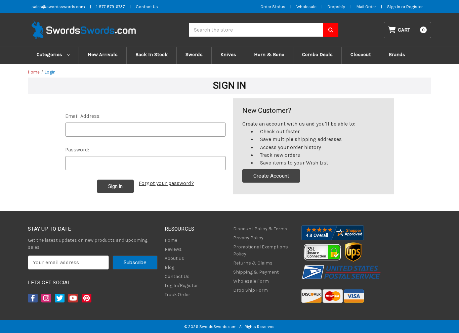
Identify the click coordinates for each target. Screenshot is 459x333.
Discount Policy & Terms (260, 229)
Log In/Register (181, 285)
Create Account (271, 176)
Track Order (177, 294)
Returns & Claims (253, 263)
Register (414, 6)
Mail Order (366, 6)
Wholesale (306, 6)
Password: (77, 150)
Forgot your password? (166, 183)
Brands (397, 54)
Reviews (173, 249)
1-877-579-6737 (110, 6)
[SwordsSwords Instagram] (45, 298)
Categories (50, 54)
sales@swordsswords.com (58, 6)
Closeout (360, 54)
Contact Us (147, 6)
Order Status (272, 6)
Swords (194, 54)
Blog (169, 267)
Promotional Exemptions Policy (260, 250)
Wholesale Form (251, 281)
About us (174, 258)
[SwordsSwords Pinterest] (86, 298)
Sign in (394, 6)
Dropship (336, 6)
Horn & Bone (269, 54)
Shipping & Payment (256, 272)
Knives (228, 54)
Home (171, 240)
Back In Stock (151, 54)
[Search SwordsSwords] (330, 30)
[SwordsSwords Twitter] (59, 298)
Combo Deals (317, 54)
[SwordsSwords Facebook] (32, 298)
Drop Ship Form (250, 290)
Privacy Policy (248, 238)
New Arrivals (103, 54)
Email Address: (82, 116)
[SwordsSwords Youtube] (72, 298)
